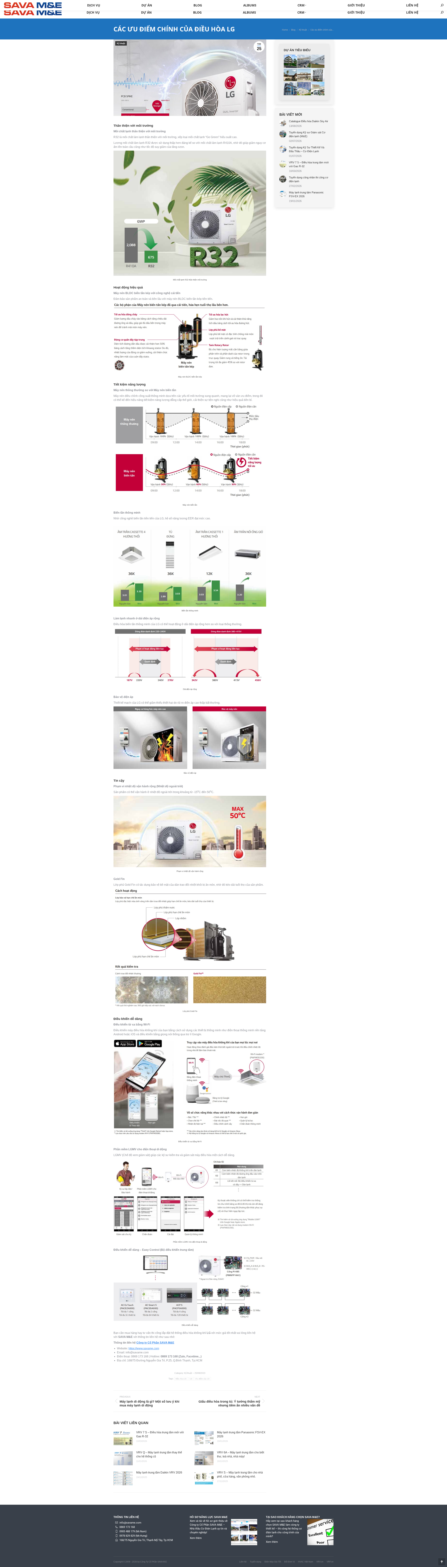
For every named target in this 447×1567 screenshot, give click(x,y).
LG (191, 1379)
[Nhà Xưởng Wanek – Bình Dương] (304, 61)
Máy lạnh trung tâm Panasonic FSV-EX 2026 (241, 1434)
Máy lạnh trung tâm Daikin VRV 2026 (159, 1472)
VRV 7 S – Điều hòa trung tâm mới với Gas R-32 (160, 1434)
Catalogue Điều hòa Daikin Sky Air (308, 121)
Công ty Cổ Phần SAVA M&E (155, 1342)
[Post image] (123, 1438)
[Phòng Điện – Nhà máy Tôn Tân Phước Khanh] (318, 89)
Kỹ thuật (121, 43)
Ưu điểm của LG (202, 1379)
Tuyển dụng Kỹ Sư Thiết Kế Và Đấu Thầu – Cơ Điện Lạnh (306, 149)
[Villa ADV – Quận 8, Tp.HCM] (304, 75)
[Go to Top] (441, 1561)
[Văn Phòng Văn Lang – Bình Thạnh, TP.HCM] (318, 75)
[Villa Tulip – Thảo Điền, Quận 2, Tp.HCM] (290, 75)
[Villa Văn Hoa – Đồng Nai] (290, 61)
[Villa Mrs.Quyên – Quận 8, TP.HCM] (290, 89)
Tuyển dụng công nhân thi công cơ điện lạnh (308, 179)
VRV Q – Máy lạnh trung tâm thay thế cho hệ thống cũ (159, 1454)
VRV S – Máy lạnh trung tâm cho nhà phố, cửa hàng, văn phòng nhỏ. (240, 1474)
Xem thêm (196, 1538)
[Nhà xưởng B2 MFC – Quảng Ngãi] (318, 61)
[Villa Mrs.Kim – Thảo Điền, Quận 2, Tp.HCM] (304, 89)
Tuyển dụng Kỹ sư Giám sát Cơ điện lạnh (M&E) (307, 134)
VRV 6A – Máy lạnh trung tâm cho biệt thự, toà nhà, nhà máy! (240, 1454)
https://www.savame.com (144, 1348)
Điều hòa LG (181, 1379)
